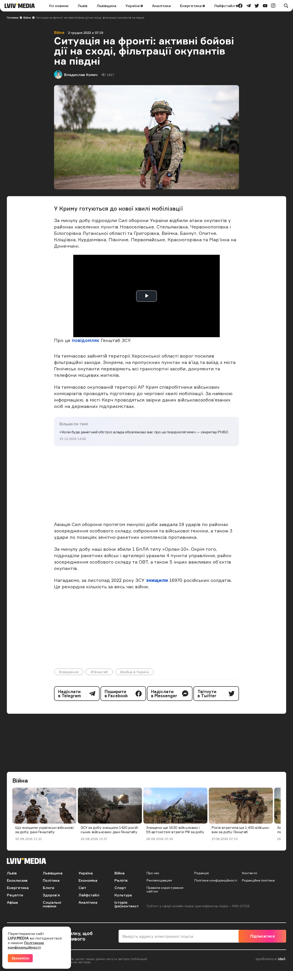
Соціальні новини (52, 904)
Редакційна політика (258, 880)
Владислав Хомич (81, 74)
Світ (82, 887)
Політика (51, 880)
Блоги (48, 887)
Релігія (121, 880)
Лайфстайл (225, 5)
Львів (82, 5)
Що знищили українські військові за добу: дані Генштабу (44, 829)
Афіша (12, 902)
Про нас (152, 873)
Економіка (88, 880)
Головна (12, 17)
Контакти (249, 873)
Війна (27, 17)
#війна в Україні (134, 672)
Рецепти (15, 895)
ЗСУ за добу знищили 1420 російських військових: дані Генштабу (110, 829)
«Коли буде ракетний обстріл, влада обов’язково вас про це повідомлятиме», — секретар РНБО (144, 432)
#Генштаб (99, 672)
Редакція (201, 873)
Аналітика (161, 5)
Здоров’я (51, 895)
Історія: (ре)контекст (126, 904)
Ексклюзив (17, 880)
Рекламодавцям (159, 880)
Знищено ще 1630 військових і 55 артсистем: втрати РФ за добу (175, 829)
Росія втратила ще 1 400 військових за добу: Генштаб (241, 829)
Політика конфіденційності (215, 880)
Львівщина (106, 5)
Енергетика (191, 5)
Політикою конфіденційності (26, 944)
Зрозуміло (20, 958)
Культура (123, 895)
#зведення (69, 672)
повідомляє (85, 340)
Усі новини (58, 5)
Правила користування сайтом (164, 889)
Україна (133, 5)
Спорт (120, 887)
